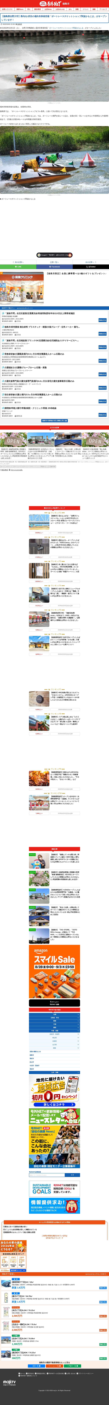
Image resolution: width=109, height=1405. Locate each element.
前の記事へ (19, 262)
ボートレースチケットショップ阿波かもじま (66, 28)
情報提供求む (41, 1373)
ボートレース (18, 466)
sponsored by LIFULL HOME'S (95, 1274)
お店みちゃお (60, 9)
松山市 (32, 1062)
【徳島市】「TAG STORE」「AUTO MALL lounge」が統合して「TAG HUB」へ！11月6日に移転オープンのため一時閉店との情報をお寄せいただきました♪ (64, 934)
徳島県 (19, 24)
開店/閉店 (37, 9)
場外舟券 (52, 466)
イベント (86, 9)
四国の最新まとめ (35, 1051)
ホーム (22, 1373)
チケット (9, 466)
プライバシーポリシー (86, 1373)
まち (70, 9)
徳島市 (66, 3)
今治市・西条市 (34, 1065)
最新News (19, 9)
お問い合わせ (71, 1373)
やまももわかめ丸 (17, 470)
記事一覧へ (54, 262)
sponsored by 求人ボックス (25, 308)
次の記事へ (89, 262)
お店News (48, 9)
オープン (3, 466)
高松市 (32, 1058)
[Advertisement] (54, 490)
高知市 (32, 1069)
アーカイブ (103, 9)
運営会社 (31, 1373)
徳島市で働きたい (8, 308)
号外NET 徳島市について (28, 1376)
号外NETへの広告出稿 (56, 1373)
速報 (94, 9)
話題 (77, 9)
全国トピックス (7, 9)
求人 (28, 9)
